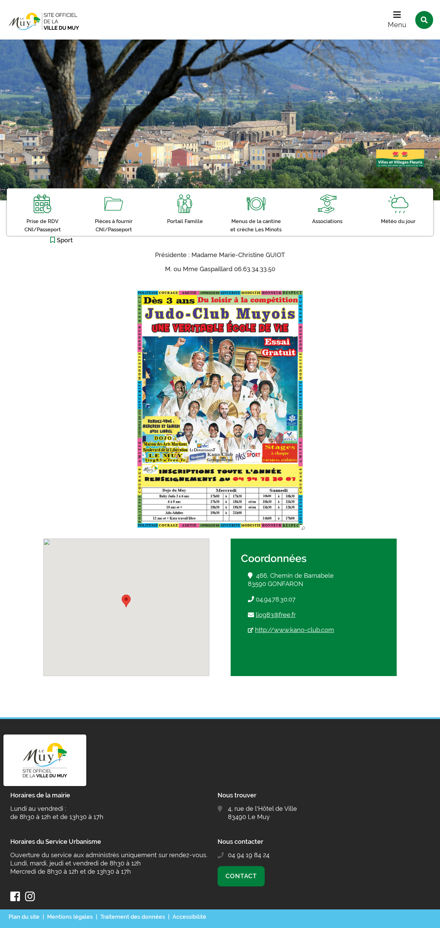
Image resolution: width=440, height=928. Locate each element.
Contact (241, 876)
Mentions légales (70, 917)
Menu (397, 25)
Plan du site (24, 917)
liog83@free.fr (276, 614)
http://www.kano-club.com (294, 629)
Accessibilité (189, 917)
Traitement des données (132, 917)
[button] (220, 409)
